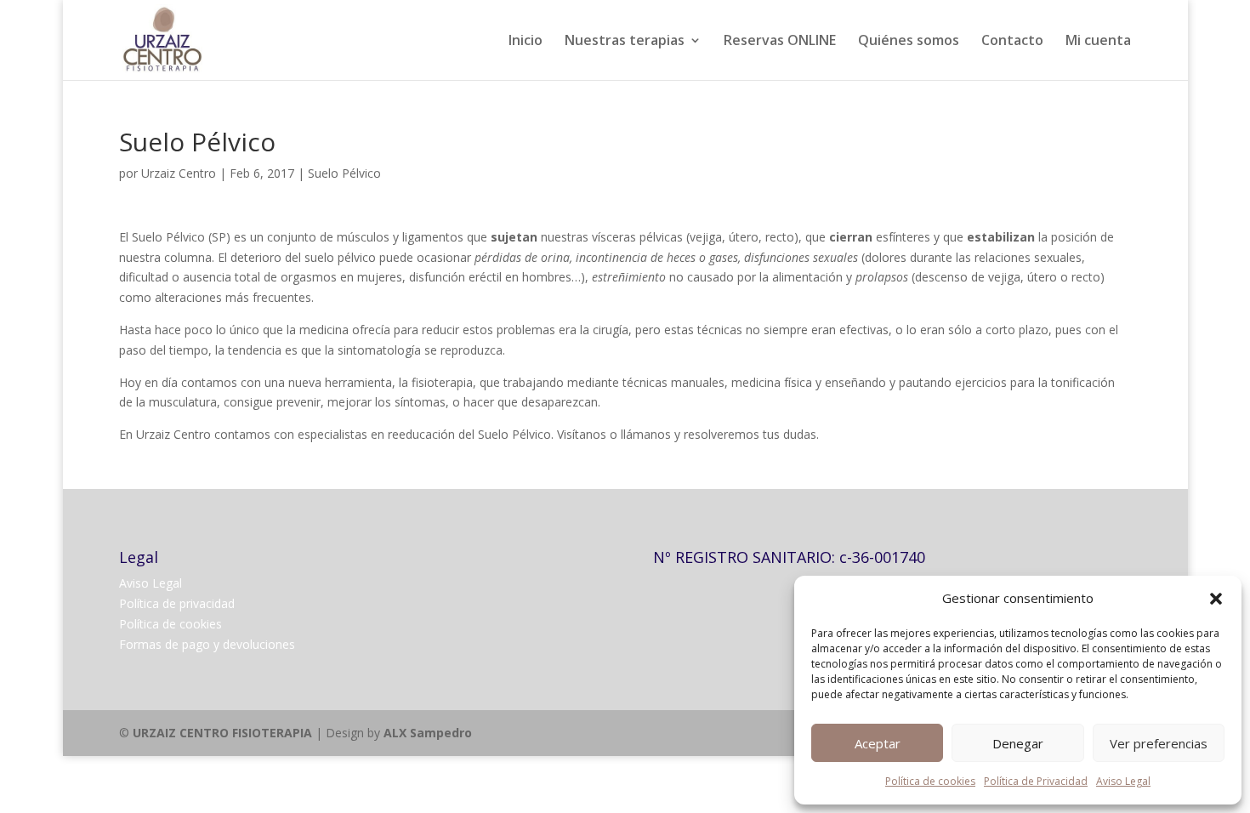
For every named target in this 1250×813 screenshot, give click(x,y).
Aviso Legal (1123, 781)
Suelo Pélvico (344, 173)
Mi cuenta (1098, 41)
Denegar (1017, 743)
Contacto (1012, 41)
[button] (1215, 598)
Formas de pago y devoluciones (207, 644)
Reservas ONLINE (780, 41)
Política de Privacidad (1036, 781)
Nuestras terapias (625, 41)
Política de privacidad (177, 603)
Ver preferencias (1158, 743)
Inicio (526, 41)
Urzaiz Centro (178, 173)
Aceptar (878, 743)
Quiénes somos (908, 41)
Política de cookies (930, 781)
